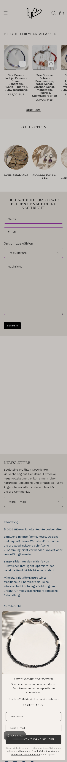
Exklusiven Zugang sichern (33, 739)
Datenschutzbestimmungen (25, 754)
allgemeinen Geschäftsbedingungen (36, 751)
